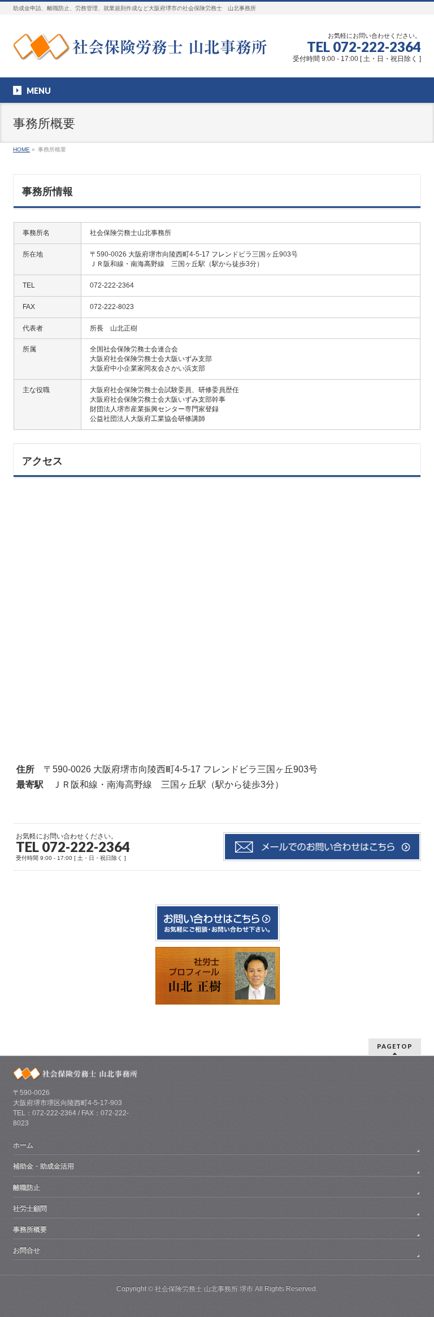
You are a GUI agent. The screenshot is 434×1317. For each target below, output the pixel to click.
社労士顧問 (30, 1208)
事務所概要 (30, 1229)
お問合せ (26, 1250)
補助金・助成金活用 (43, 1166)
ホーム (23, 1145)
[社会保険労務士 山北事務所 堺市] (140, 47)
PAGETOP (395, 1046)
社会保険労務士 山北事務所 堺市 (204, 1289)
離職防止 (26, 1188)
